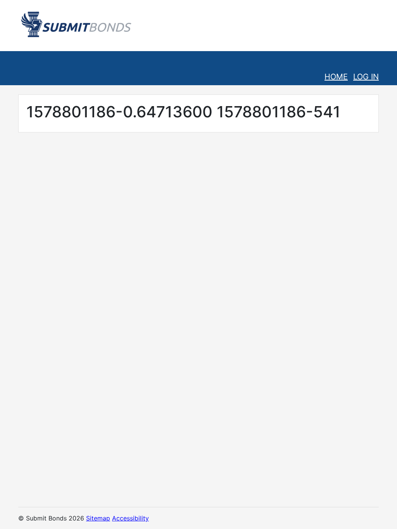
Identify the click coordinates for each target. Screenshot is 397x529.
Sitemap (98, 518)
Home (336, 76)
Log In (366, 76)
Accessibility (130, 518)
